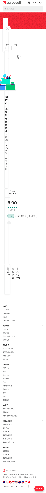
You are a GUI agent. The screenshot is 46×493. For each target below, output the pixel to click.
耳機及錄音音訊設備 (10, 416)
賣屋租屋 (6, 389)
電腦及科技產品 (8, 409)
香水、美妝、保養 (9, 336)
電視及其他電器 (8, 352)
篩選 (18, 57)
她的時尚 (6, 333)
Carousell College (9, 320)
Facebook (6, 310)
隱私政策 (27, 477)
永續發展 (23, 474)
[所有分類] (29, 2)
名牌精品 (6, 340)
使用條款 (20, 477)
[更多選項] (14, 47)
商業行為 (34, 477)
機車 (4, 393)
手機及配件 (6, 412)
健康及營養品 (7, 424)
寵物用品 (6, 359)
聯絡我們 (12, 474)
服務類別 (6, 400)
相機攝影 (6, 451)
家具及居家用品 (8, 349)
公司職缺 (30, 474)
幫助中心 (5, 474)
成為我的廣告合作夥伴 (9, 477)
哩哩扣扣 (6, 368)
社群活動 (6, 379)
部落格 (5, 317)
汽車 (4, 382)
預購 (4, 371)
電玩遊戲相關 (7, 435)
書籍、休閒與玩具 (9, 462)
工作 (4, 396)
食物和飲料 (6, 428)
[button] (5, 41)
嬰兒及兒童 (6, 356)
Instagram (6, 313)
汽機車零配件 (7, 386)
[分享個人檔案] (11, 48)
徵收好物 (6, 375)
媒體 (17, 474)
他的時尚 (6, 329)
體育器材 (6, 432)
